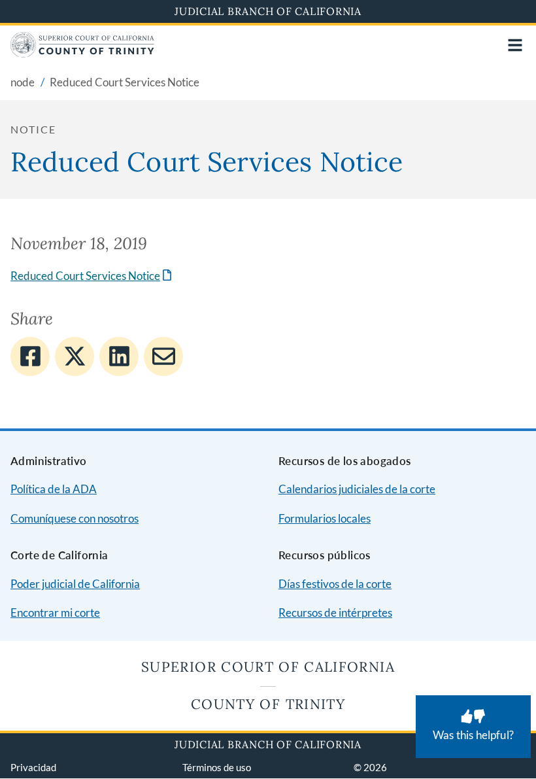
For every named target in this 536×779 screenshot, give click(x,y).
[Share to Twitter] (74, 356)
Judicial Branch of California (268, 11)
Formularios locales (324, 518)
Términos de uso (216, 767)
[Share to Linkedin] (119, 356)
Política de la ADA (53, 489)
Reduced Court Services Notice (92, 276)
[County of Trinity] (82, 53)
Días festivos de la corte (335, 584)
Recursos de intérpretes (335, 612)
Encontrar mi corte (55, 612)
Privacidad (33, 767)
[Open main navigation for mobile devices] (515, 45)
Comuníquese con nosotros (74, 518)
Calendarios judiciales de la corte (356, 489)
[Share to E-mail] (163, 356)
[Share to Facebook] (30, 356)
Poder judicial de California (75, 584)
